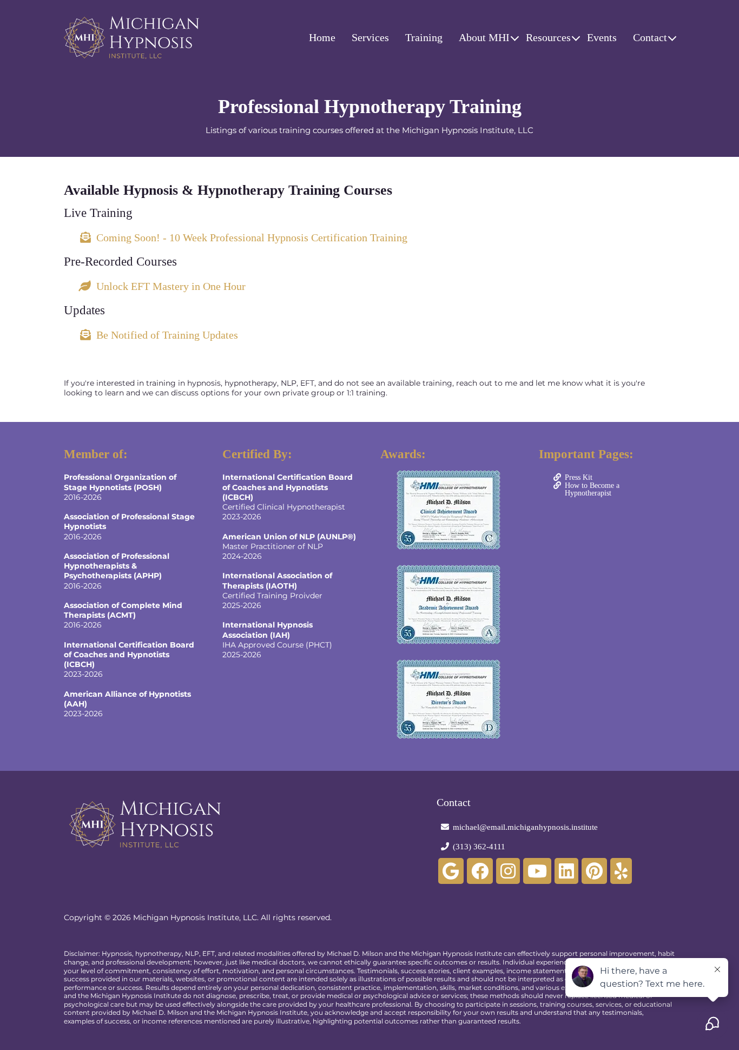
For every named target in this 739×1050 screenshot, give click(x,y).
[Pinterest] (594, 871)
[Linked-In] (566, 871)
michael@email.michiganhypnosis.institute (525, 827)
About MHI (484, 37)
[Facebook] (480, 871)
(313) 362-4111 (479, 846)
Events (602, 37)
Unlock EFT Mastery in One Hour (171, 286)
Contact (650, 37)
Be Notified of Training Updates (167, 335)
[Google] (451, 871)
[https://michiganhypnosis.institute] (131, 37)
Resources (548, 37)
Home (322, 37)
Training (424, 37)
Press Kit (578, 477)
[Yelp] (621, 871)
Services (370, 37)
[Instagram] (508, 871)
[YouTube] (537, 871)
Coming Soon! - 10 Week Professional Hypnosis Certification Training (251, 237)
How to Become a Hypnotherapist (592, 489)
